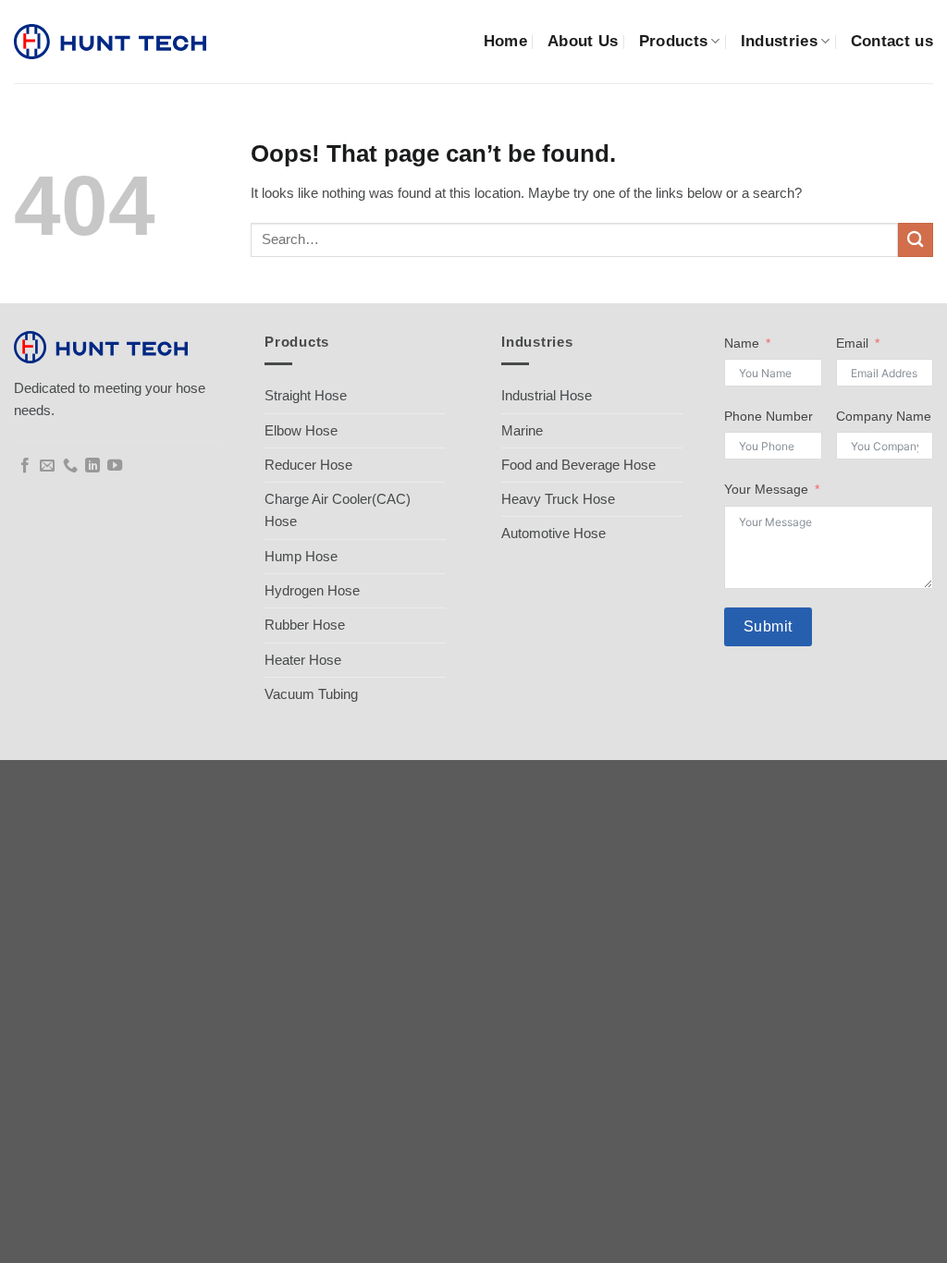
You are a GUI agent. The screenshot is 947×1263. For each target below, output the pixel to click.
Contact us (892, 41)
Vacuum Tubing (311, 694)
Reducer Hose (308, 464)
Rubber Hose (304, 624)
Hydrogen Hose (312, 590)
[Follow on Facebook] (25, 466)
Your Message (766, 490)
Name (741, 343)
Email (852, 343)
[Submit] (915, 240)
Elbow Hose (301, 430)
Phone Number (768, 416)
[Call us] (70, 466)
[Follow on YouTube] (114, 466)
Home (505, 41)
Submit (768, 626)
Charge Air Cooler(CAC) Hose (337, 510)
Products (673, 41)
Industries (779, 41)
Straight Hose (305, 395)
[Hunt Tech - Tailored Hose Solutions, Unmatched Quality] (110, 42)
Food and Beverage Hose (578, 464)
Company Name (883, 416)
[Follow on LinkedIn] (92, 466)
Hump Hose (301, 556)
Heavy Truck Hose (558, 499)
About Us (583, 41)
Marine (522, 430)
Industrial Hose (546, 395)
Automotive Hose (553, 533)
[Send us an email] (47, 466)
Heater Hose (302, 660)
